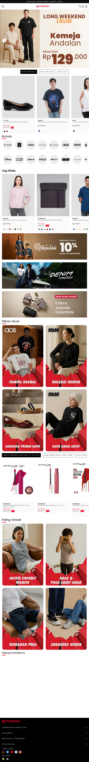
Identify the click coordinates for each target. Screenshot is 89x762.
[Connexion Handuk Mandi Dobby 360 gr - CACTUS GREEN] (39, 229)
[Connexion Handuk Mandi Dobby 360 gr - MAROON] (47, 229)
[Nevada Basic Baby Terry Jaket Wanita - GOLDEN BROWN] (20, 229)
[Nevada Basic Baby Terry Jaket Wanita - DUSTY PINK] (4, 229)
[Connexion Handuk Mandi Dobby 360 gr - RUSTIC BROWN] (52, 229)
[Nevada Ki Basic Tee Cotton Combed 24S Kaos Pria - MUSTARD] (79, 229)
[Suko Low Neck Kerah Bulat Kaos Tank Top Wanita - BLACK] (74, 131)
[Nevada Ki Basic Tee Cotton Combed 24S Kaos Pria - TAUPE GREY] (84, 229)
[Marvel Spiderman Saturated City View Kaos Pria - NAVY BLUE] (39, 131)
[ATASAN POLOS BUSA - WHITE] (4, 712)
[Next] (85, 41)
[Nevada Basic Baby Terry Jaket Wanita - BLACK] (15, 229)
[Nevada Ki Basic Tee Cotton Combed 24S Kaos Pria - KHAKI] (82, 229)
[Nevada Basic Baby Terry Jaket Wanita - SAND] (18, 229)
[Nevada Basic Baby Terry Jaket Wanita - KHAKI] (12, 229)
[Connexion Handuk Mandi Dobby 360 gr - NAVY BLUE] (50, 229)
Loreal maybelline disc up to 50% (21, 455)
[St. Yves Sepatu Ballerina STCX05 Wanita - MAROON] (7, 131)
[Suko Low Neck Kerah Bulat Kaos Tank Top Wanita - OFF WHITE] (76, 131)
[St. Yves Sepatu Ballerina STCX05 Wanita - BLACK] (4, 131)
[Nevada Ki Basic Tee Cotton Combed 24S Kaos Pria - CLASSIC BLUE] (74, 229)
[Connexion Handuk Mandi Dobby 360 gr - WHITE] (55, 229)
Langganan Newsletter (14, 727)
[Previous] (4, 41)
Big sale (62, 72)
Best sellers (47, 72)
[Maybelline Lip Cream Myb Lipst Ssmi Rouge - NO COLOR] (74, 515)
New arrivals (29, 72)
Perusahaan (8, 744)
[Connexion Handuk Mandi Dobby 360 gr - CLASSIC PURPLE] (44, 229)
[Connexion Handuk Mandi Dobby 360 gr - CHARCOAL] (42, 229)
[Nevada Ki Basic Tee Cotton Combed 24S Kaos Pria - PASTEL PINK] (76, 229)
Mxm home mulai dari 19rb (58, 455)
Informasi (7, 733)
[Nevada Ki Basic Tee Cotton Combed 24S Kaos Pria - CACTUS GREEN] (87, 229)
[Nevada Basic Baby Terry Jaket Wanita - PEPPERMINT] (7, 229)
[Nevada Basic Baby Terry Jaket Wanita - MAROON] (10, 229)
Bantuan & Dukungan (13, 739)
